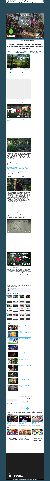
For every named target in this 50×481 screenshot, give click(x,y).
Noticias (10, 2)
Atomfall (25, 15)
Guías (15, 2)
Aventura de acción (20, 17)
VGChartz (26, 477)
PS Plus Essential (12, 1)
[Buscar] (41, 1)
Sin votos (39, 37)
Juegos (18, 2)
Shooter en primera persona (27, 17)
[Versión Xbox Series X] (26, 23)
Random (31, 2)
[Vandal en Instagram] (15, 475)
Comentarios (20, 394)
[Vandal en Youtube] (18, 475)
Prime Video (14, 0)
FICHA (16, 40)
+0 (15, 403)
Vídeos (33, 40)
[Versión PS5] (28, 20)
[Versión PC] (21, 20)
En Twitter (30, 394)
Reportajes (20, 2)
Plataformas (37, 2)
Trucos (26, 2)
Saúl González (24, 68)
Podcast (40, 2)
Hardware (33, 2)
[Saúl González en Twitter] (11, 289)
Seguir (38, 33)
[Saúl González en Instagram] (12, 289)
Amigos (27, 394)
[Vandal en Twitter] (12, 475)
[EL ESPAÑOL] (43, 1)
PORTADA (7, 2)
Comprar (32, 21)
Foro (28, 2)
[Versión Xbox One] (23, 23)
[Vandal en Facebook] (9, 475)
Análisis (13, 2)
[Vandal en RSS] (21, 475)
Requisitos (19, 40)
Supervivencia (33, 17)
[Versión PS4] (25, 20)
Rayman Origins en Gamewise (35, 477)
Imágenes (30, 40)
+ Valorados (24, 394)
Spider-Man (11, 0)
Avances (24, 2)
